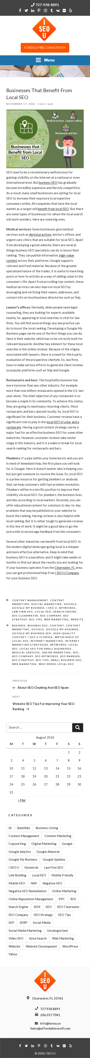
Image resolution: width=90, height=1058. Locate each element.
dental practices (40, 234)
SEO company (22, 656)
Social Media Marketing (25, 930)
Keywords (67, 607)
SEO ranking (70, 656)
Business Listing (47, 828)
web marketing (24, 664)
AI (10, 828)
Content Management (30, 600)
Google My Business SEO (32, 633)
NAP (34, 883)
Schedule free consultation (45, 47)
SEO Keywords (47, 656)
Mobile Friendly (62, 875)
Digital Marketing (46, 604)
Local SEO (43, 611)
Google (70, 604)
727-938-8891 (47, 5)
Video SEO (16, 938)
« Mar (22, 800)
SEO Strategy (23, 660)
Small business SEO (66, 660)
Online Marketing (56, 652)
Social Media (42, 922)
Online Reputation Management (31, 899)
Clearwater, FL (65, 567)
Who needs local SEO (56, 664)
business (19, 625)
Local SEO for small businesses (46, 648)
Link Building (17, 875)
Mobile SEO (17, 883)
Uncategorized (57, 930)
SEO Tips (35, 619)
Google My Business (28, 607)
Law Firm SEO (22, 611)
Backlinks (23, 828)
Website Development (41, 946)
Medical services (26, 652)
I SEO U (52, 607)
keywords (58, 644)
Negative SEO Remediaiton (27, 891)
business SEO (48, 182)
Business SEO (38, 625)
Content (57, 625)
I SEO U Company (67, 573)
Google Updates (54, 859)
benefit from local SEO (53, 209)
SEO (76, 652)
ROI (73, 899)
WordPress (70, 946)
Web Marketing (56, 619)
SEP (11, 922)
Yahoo (13, 954)
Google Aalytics (20, 851)
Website (77, 619)
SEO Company (51, 615)
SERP (23, 922)
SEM (37, 907)
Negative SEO (52, 883)
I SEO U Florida (40, 637)
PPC (62, 899)
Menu (49, 60)
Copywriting (17, 843)
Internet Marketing (47, 640)
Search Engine (65, 611)
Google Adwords (48, 851)
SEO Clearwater (25, 615)
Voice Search (38, 938)
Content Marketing (58, 836)
